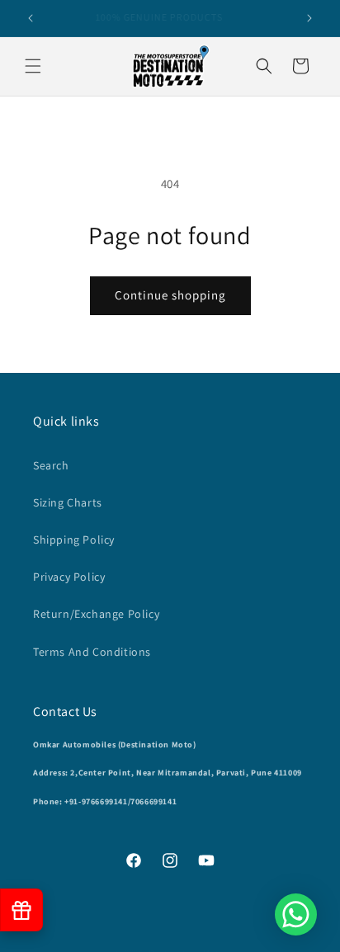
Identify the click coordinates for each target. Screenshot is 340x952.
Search (51, 465)
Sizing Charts (67, 502)
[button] (33, 66)
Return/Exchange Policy (96, 613)
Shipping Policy (74, 539)
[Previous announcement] (30, 18)
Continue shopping (170, 295)
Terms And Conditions (92, 651)
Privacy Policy (69, 576)
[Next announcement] (309, 18)
